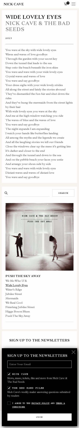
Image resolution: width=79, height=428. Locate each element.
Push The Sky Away (18, 316)
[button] (65, 3)
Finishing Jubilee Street (20, 307)
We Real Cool (14, 302)
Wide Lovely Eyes (17, 285)
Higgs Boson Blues (18, 311)
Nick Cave (20, 374)
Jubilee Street (14, 294)
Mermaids (12, 298)
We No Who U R (16, 280)
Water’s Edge (14, 289)
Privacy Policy (40, 403)
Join (39, 417)
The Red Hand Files (28, 387)
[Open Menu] (73, 4)
